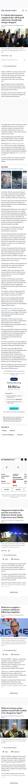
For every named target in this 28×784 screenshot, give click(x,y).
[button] (22, 10)
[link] (9, 10)
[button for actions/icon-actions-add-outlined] (11, 56)
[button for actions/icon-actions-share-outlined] (24, 60)
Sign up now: (4, 25)
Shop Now (6, 489)
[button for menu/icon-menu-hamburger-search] (25, 10)
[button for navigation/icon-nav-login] (22, 10)
